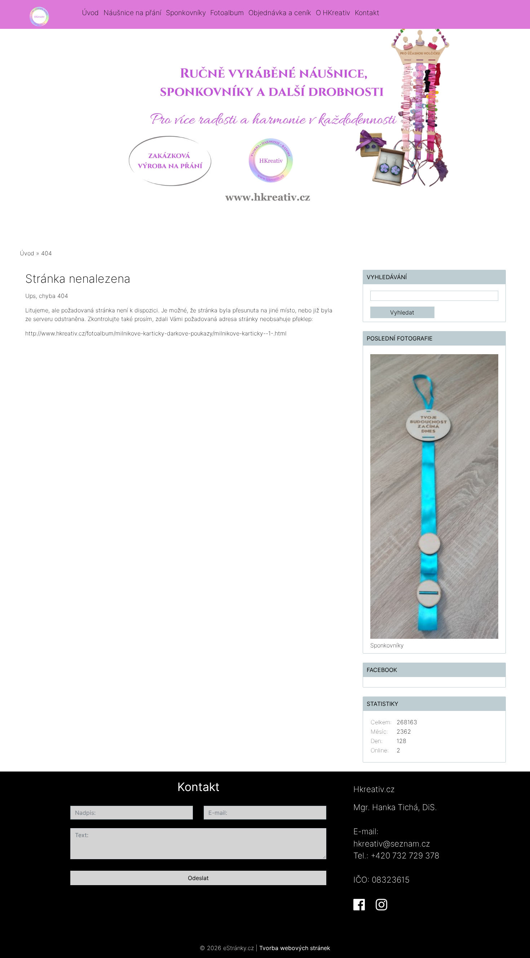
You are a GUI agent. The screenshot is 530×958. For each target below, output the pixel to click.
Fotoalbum (227, 12)
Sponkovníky (186, 12)
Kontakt (367, 12)
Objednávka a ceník (279, 12)
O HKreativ (333, 12)
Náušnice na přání (132, 12)
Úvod (90, 12)
